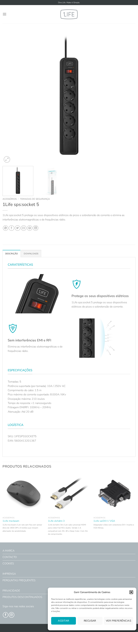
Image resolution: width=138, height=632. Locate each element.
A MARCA (8, 551)
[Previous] (9, 96)
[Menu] (5, 14)
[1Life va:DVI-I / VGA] (114, 494)
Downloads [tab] (31, 253)
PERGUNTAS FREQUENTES (19, 580)
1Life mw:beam (11, 521)
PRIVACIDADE (11, 591)
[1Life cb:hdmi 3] (69, 494)
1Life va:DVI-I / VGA (104, 521)
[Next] (129, 96)
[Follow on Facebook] (5, 615)
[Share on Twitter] (17, 228)
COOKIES (8, 563)
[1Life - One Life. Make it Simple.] (69, 14)
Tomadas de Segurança (35, 199)
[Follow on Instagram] (11, 615)
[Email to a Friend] (23, 228)
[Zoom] (7, 159)
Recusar (90, 620)
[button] (131, 592)
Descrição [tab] (11, 253)
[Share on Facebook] (11, 228)
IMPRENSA (9, 574)
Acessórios (10, 199)
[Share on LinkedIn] (35, 228)
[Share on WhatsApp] (5, 228)
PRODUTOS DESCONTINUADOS (22, 597)
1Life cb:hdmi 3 (56, 521)
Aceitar (63, 620)
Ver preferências (118, 620)
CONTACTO (10, 557)
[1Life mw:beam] (24, 494)
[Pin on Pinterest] (29, 228)
